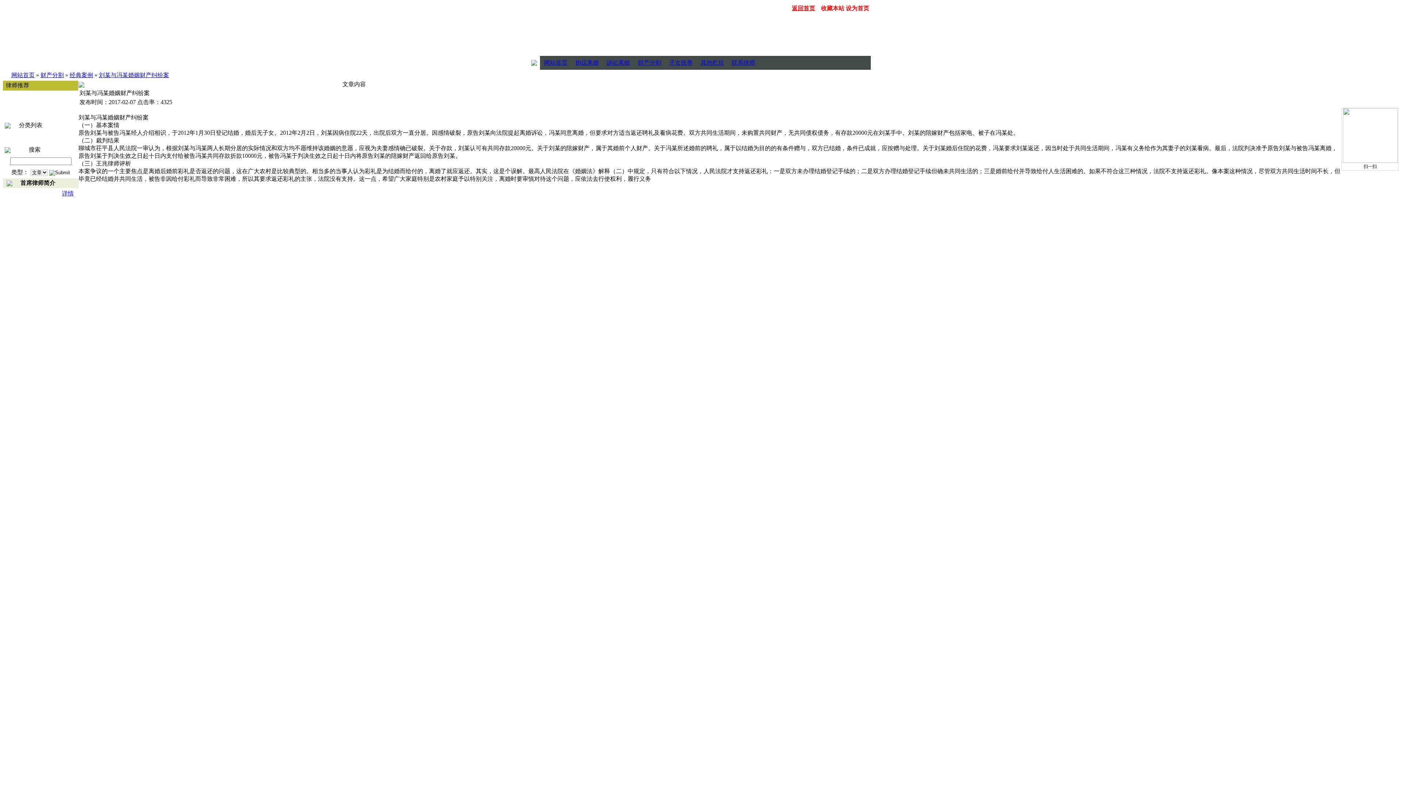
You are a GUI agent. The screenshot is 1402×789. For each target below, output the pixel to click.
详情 (68, 193)
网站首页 (555, 63)
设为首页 (857, 8)
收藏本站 (832, 8)
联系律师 (743, 63)
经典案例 (81, 75)
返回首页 (803, 8)
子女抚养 (681, 63)
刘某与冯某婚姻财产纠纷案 (134, 75)
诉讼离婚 (618, 63)
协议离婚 (587, 63)
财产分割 (649, 63)
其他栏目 (712, 63)
